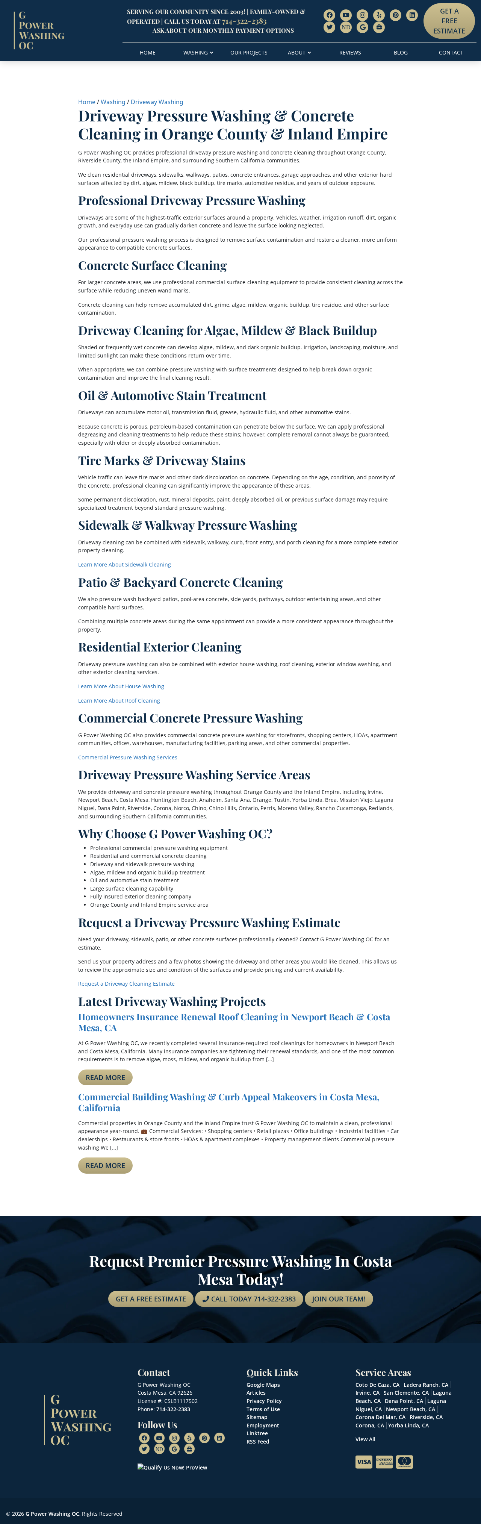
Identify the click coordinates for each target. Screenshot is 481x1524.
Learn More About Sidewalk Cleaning (124, 564)
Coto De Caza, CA (377, 1384)
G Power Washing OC (52, 1513)
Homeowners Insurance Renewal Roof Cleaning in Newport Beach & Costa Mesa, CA (234, 1021)
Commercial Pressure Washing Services (127, 757)
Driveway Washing (157, 102)
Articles (256, 1392)
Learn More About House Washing (121, 686)
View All (365, 1439)
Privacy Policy (264, 1400)
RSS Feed (258, 1441)
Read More (105, 1077)
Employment (263, 1425)
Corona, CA (369, 1425)
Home (86, 102)
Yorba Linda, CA (408, 1425)
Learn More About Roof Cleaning (119, 700)
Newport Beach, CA (410, 1409)
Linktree (257, 1433)
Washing (113, 102)
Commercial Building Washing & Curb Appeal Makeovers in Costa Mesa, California (229, 1102)
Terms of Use (263, 1409)
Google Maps (263, 1384)
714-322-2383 (244, 20)
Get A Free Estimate (449, 20)
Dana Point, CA (404, 1400)
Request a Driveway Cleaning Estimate (126, 983)
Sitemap (257, 1417)
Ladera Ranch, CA (426, 1384)
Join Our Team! (339, 1298)
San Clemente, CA (406, 1392)
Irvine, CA (367, 1392)
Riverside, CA (426, 1417)
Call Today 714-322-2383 (252, 1298)
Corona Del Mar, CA (380, 1417)
